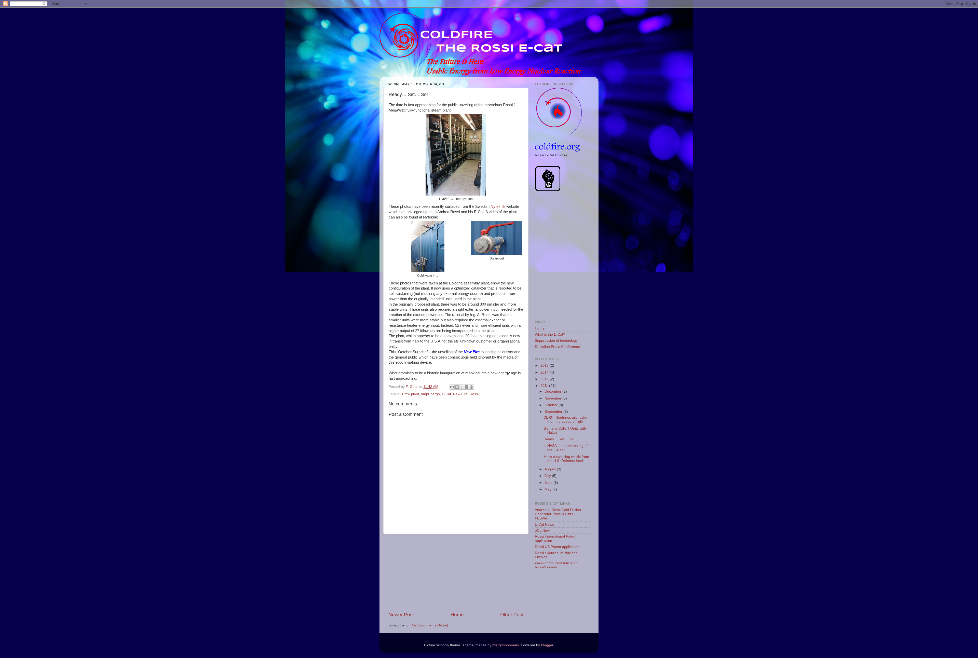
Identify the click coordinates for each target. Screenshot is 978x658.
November (553, 398)
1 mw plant (410, 394)
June (549, 483)
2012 (545, 379)
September (554, 412)
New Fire (460, 394)
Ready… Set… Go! (559, 439)
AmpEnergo (430, 394)
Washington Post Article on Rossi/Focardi (556, 565)
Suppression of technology (556, 340)
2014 (545, 372)
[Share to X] (461, 387)
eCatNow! (543, 530)
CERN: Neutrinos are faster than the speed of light (566, 419)
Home (457, 614)
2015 (545, 365)
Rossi (474, 394)
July (548, 476)
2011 (544, 386)
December (553, 391)
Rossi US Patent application (557, 547)
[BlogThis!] (456, 387)
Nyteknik (498, 206)
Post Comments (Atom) (429, 625)
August (551, 469)
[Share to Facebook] (466, 387)
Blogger (547, 645)
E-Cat (446, 394)
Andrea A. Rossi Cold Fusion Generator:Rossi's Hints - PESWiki (558, 514)
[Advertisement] (456, 573)
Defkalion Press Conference (557, 347)
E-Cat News (544, 524)
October (552, 405)
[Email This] (452, 387)
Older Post (511, 614)
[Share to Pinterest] (471, 387)
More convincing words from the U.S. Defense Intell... (566, 459)
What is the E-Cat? (550, 334)
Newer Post (401, 614)
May (548, 489)
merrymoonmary (505, 645)
